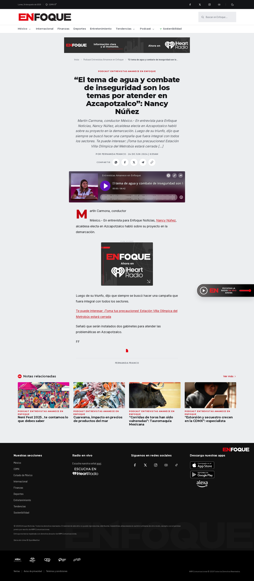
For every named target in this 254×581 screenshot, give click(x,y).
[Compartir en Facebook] (125, 162)
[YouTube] (219, 4)
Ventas (17, 571)
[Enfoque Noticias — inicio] (45, 16)
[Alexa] (202, 484)
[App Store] (202, 465)
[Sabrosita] (77, 560)
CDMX (16, 468)
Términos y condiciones (56, 571)
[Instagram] (209, 4)
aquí (99, 463)
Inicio (76, 59)
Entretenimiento (101, 28)
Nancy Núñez (166, 220)
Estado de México (23, 475)
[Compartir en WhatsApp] (116, 162)
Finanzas (63, 28)
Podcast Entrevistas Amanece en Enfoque (103, 59)
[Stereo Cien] (62, 560)
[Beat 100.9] (32, 560)
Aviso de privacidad (33, 571)
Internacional (44, 28)
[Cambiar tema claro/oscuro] (232, 4)
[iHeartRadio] (85, 471)
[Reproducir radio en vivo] (204, 290)
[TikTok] (176, 465)
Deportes (79, 28)
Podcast (145, 28)
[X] (200, 4)
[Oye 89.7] (47, 560)
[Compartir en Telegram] (143, 162)
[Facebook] (190, 4)
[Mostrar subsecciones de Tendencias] (134, 29)
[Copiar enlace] (152, 162)
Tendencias (123, 28)
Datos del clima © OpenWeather (27, 540)
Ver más (228, 376)
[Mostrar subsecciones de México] (30, 29)
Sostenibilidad (172, 28)
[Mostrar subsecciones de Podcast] (153, 29)
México (22, 28)
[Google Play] (202, 474)
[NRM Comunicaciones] (18, 560)
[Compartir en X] (134, 162)
